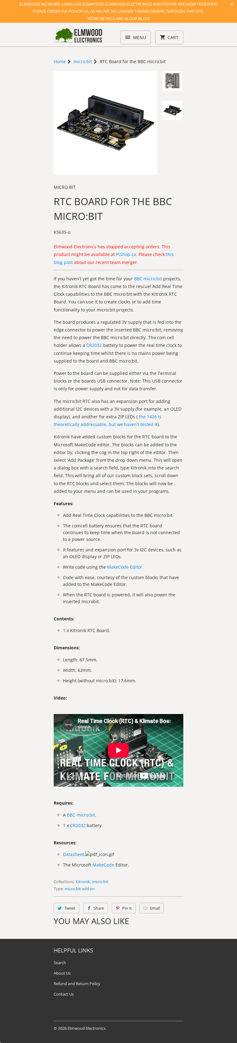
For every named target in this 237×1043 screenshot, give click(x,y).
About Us (62, 973)
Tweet (69, 908)
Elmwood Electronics (87, 1028)
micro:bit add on (79, 888)
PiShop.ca (126, 254)
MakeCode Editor (124, 567)
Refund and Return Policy (77, 983)
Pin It (127, 908)
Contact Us (64, 994)
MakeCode (103, 865)
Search (60, 962)
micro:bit (65, 187)
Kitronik (83, 881)
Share (99, 908)
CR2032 (94, 345)
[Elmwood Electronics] (78, 36)
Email (155, 908)
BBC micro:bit (148, 279)
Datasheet (73, 854)
